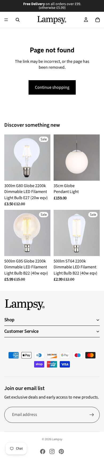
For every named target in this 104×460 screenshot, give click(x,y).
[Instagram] (52, 451)
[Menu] (6, 20)
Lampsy (57, 439)
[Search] (17, 20)
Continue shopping (52, 87)
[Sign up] (91, 414)
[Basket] (97, 20)
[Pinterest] (61, 451)
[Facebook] (42, 451)
